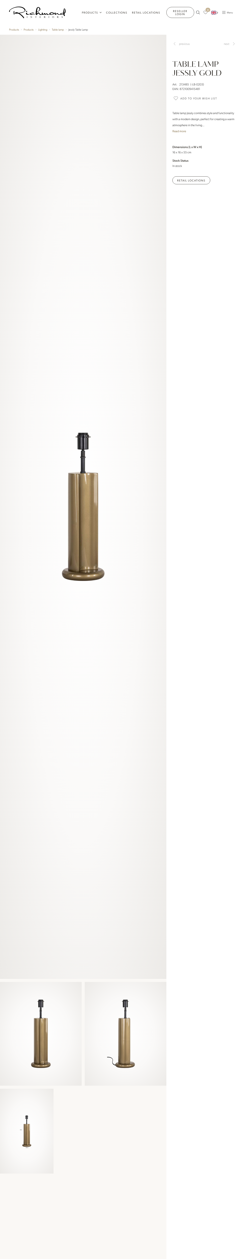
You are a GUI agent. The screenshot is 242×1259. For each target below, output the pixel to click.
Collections (116, 12)
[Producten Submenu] (101, 12)
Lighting (42, 29)
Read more (179, 131)
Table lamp (58, 29)
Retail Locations (146, 12)
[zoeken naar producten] (198, 12)
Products (90, 12)
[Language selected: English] (214, 12)
